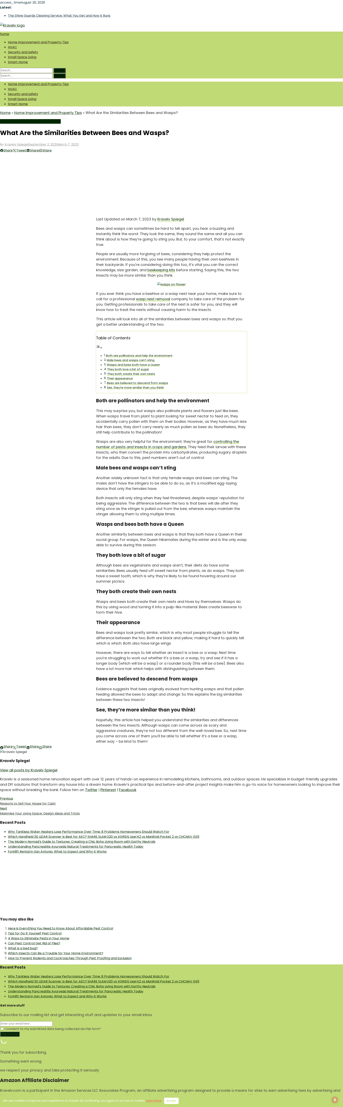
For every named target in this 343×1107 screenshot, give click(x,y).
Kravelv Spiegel (16, 144)
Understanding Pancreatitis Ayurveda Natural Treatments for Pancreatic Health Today (75, 846)
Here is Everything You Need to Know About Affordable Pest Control (60, 928)
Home (5, 112)
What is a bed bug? (23, 948)
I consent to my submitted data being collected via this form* (52, 1029)
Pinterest (108, 789)
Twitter (91, 789)
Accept (171, 1101)
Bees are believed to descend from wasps (137, 383)
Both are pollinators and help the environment (139, 356)
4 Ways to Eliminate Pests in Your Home (38, 938)
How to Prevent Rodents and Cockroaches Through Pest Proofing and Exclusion (70, 958)
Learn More (153, 1101)
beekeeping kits (161, 269)
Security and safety (23, 52)
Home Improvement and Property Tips (38, 42)
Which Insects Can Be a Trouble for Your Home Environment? (55, 953)
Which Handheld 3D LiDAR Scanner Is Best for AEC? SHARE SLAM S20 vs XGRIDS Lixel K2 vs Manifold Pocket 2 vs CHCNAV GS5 (103, 836)
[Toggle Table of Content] (99, 347)
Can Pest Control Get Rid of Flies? (34, 943)
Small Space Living (22, 57)
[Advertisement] (171, 182)
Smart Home (18, 62)
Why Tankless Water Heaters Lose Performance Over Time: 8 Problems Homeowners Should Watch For (88, 831)
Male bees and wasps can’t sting (130, 360)
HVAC (12, 47)
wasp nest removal (153, 298)
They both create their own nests (131, 374)
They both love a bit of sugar (128, 369)
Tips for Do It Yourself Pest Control (35, 933)
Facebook (127, 789)
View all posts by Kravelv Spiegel (28, 770)
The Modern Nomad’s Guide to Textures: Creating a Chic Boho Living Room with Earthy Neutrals (81, 841)
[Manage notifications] (335, 1100)
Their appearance (120, 378)
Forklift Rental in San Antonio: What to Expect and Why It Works (57, 851)
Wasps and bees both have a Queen (133, 365)
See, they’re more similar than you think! (135, 388)
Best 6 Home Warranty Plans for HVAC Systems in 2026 (51, 15)
